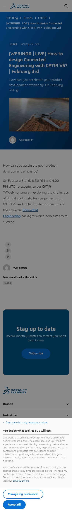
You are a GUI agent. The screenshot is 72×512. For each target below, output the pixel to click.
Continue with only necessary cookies (27, 422)
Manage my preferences (23, 494)
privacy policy (21, 481)
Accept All (14, 504)
